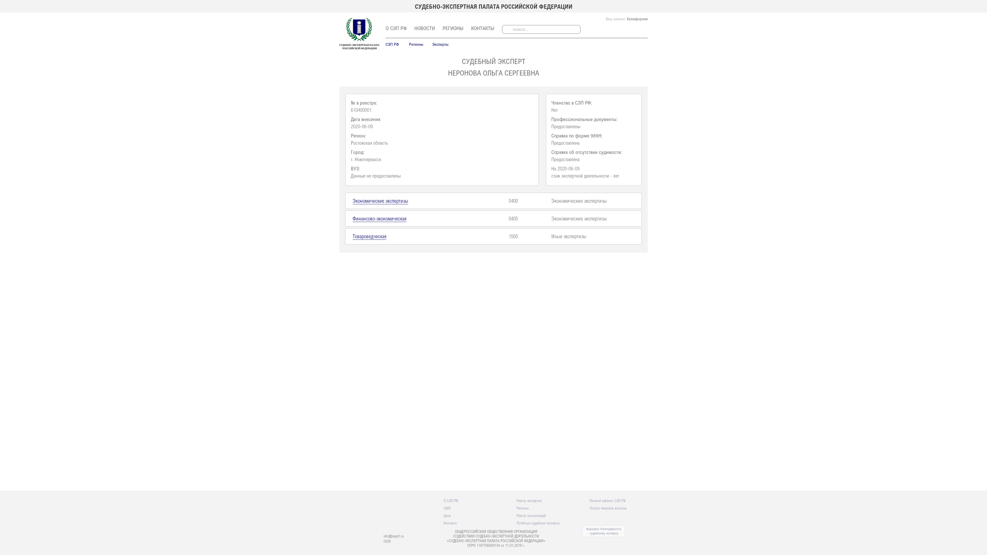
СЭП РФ (392, 44)
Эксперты (440, 44)
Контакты (482, 28)
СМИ (447, 508)
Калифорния (637, 18)
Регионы (453, 28)
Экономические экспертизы (380, 200)
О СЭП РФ (396, 28)
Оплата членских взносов (608, 508)
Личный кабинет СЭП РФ (608, 500)
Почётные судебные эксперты (538, 523)
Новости (424, 28)
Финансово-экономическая (379, 218)
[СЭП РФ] (359, 49)
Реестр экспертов (529, 500)
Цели (447, 515)
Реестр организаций (531, 515)
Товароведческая (369, 236)
